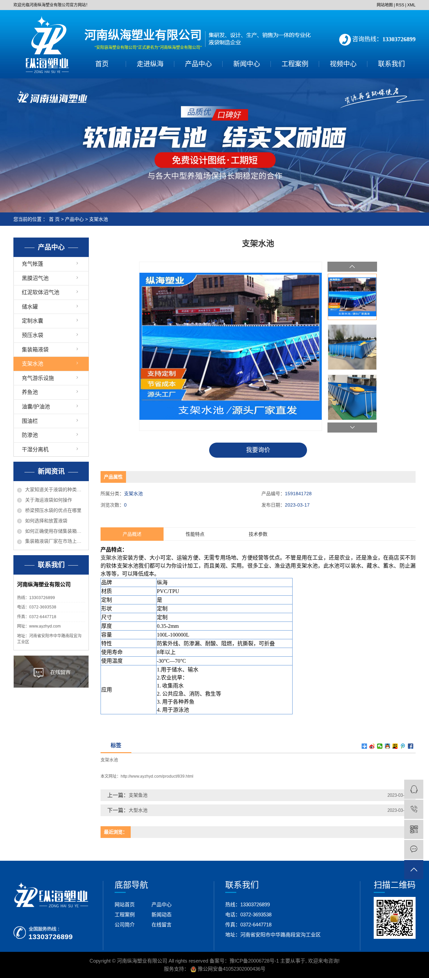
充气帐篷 (32, 264)
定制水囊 (32, 321)
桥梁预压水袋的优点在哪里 (53, 510)
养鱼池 (30, 392)
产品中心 (198, 64)
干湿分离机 (35, 449)
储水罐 (30, 307)
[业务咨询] (413, 789)
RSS (400, 5)
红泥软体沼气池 (40, 292)
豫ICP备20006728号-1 (254, 961)
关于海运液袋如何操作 (48, 500)
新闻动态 (161, 914)
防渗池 (30, 435)
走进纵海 (150, 64)
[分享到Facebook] (411, 746)
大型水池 (138, 810)
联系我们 (391, 64)
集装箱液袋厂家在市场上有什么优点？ (55, 541)
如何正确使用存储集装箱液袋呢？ (55, 531)
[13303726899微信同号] (413, 809)
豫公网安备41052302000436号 (230, 969)
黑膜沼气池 (35, 278)
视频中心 (343, 64)
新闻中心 (246, 64)
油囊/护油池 (36, 406)
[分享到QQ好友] (387, 746)
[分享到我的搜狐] (395, 746)
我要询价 (258, 450)
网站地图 (385, 5)
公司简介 (125, 924)
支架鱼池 (138, 795)
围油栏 (30, 421)
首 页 (54, 219)
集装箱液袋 (35, 349)
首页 (102, 64)
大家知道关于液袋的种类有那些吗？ (55, 489)
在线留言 (161, 924)
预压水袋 (32, 335)
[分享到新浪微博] (372, 746)
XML (411, 5)
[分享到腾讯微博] (403, 746)
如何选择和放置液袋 (46, 520)
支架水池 (98, 219)
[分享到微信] (380, 746)
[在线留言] (413, 849)
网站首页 (125, 904)
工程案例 (295, 64)
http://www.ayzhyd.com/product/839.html (157, 776)
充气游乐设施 (38, 378)
